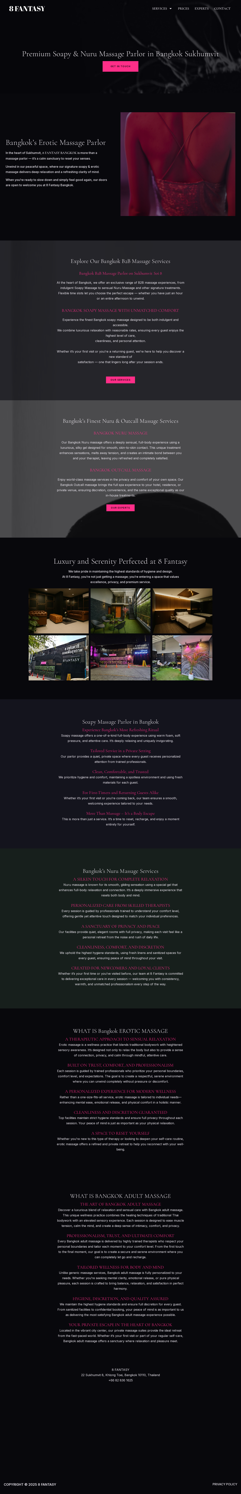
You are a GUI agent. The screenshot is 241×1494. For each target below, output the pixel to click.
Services (159, 8)
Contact (222, 8)
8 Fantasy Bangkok (59, 153)
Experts (202, 8)
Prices (183, 8)
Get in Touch (120, 66)
